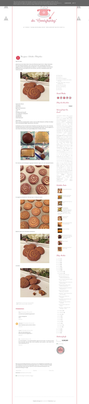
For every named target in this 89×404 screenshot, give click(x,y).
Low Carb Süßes (66, 160)
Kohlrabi (60, 142)
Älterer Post (51, 370)
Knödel (71, 139)
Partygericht (62, 166)
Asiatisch (70, 115)
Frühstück (68, 127)
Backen (20, 304)
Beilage (64, 120)
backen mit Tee (60, 118)
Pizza (57, 168)
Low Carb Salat (64, 159)
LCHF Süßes (67, 148)
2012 (59, 332)
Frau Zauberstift (45, 401)
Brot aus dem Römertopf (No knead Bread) (67, 223)
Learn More (68, 3)
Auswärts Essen (62, 117)
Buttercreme (64, 123)
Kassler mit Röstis (66, 229)
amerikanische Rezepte (61, 115)
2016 (59, 268)
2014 (59, 329)
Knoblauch (68, 139)
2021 (59, 259)
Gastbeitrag (63, 129)
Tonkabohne (63, 177)
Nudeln (58, 165)
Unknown (21, 323)
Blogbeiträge (60, 75)
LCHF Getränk (66, 146)
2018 (59, 264)
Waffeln (71, 179)
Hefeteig (66, 135)
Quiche (68, 168)
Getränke (70, 130)
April (60, 321)
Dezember (61, 271)
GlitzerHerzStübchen (68, 131)
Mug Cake (67, 164)
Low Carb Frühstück (64, 154)
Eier (60, 126)
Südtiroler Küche (63, 173)
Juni (60, 317)
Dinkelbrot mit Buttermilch (65, 217)
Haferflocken (70, 134)
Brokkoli (62, 122)
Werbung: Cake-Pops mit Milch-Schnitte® (65, 302)
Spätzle (69, 171)
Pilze (71, 166)
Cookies (63, 125)
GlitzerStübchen (59, 132)
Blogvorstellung (69, 121)
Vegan (71, 177)
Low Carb (66, 150)
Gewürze (63, 131)
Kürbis (71, 142)
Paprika (58, 166)
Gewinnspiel (59, 131)
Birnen (67, 120)
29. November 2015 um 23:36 (26, 312)
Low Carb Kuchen (65, 156)
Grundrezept (70, 132)
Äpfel (68, 115)
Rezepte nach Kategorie (62, 78)
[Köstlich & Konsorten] (60, 353)
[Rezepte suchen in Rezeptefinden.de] (60, 343)
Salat (66, 170)
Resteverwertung (59, 169)
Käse (62, 138)
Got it (74, 3)
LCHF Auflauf (66, 143)
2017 (59, 266)
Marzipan (65, 163)
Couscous (66, 125)
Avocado (67, 117)
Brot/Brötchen (69, 122)
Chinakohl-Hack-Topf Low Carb (67, 202)
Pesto (65, 166)
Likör (62, 150)
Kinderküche (70, 138)
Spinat (71, 171)
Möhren (63, 164)
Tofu (71, 176)
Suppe (67, 173)
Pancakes (70, 165)
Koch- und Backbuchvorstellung (63, 141)
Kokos (64, 142)
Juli (60, 316)
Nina (20, 312)
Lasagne (58, 143)
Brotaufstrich (59, 123)
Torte (68, 177)
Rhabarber (64, 169)
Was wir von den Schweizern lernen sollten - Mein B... (65, 280)
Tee (63, 176)
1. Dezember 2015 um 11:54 (25, 339)
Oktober (61, 310)
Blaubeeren (58, 121)
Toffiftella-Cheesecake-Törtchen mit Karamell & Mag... (65, 282)
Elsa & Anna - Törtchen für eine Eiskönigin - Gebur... (64, 308)
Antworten (20, 319)
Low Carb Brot (62, 151)
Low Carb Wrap (62, 161)
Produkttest (65, 168)
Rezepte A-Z (60, 76)
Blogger (54, 401)
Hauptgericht (60, 135)
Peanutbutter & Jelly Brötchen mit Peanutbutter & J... (65, 299)
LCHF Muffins (70, 147)
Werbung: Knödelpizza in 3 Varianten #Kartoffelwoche (64, 277)
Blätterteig (70, 120)
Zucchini (62, 181)
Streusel (58, 173)
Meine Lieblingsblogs (62, 86)
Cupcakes (58, 126)
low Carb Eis (69, 152)
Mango (58, 163)
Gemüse (70, 129)
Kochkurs (70, 141)
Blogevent (64, 121)
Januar (60, 326)
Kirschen (58, 139)
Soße (63, 171)
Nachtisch (70, 164)
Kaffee (67, 137)
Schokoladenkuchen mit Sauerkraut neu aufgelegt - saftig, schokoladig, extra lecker (67, 236)
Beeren (61, 120)
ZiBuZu (71, 180)
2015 (59, 269)
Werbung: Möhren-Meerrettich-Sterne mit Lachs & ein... (65, 285)
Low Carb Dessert (64, 153)
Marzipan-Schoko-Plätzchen (64, 274)
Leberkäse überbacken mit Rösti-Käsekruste (67, 196)
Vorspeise (66, 179)
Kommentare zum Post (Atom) (25, 372)
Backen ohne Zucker (67, 118)
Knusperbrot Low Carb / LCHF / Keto (67, 248)
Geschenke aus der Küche (62, 130)
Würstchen (65, 180)
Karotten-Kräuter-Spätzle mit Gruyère (64, 305)
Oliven (64, 165)
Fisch (61, 127)
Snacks (61, 171)
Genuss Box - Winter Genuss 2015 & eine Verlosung (65, 294)
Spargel (66, 171)
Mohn (60, 164)
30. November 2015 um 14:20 (28, 323)
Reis (71, 168)
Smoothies (58, 171)
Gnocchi (65, 132)
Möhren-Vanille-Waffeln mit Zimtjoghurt (64, 297)
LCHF (62, 143)
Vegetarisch (60, 179)
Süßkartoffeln (69, 174)
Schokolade (69, 170)
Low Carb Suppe (59, 160)
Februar (60, 325)
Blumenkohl (59, 122)
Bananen (58, 120)
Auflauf (58, 117)
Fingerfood (58, 127)
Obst (61, 165)
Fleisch (64, 127)
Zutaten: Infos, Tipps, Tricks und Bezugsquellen (64, 83)
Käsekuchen (65, 138)
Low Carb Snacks (69, 159)
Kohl (57, 142)
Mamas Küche (69, 161)
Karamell (70, 137)
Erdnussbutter (69, 126)
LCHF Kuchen (64, 147)
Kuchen (67, 142)
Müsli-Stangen (65, 241)
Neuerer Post (18, 370)
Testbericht (67, 176)
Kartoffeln (59, 138)
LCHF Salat (58, 148)
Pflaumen (68, 166)
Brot (65, 122)
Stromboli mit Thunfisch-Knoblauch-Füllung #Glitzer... (65, 288)
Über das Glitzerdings (62, 85)
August (60, 314)
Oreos (67, 165)
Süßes (26, 304)
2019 (59, 262)
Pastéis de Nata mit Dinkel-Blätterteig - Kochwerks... (64, 291)
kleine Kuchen (63, 139)
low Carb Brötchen (68, 151)
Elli (19, 339)
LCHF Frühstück (60, 146)
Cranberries (70, 125)
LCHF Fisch (70, 144)
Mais (66, 161)
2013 (59, 330)
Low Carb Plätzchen (68, 158)
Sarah (20, 330)
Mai (60, 319)
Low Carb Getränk (63, 155)
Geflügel (67, 129)
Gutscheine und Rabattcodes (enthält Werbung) (64, 80)
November (61, 273)
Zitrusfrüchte (59, 181)
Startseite (35, 370)
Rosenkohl (68, 169)
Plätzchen (23, 304)
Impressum (60, 88)
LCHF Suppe (62, 148)
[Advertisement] (35, 44)
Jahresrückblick (63, 137)
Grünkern (58, 134)
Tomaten (58, 177)
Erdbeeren (65, 126)
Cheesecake (59, 125)
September (61, 312)
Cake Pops (70, 123)
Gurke (64, 134)
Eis (62, 126)
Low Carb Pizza (61, 158)
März (60, 323)
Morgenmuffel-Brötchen (67, 189)
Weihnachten (30, 304)
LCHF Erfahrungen (65, 144)
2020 (59, 260)
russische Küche (62, 170)
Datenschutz (60, 89)
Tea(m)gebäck (59, 176)
